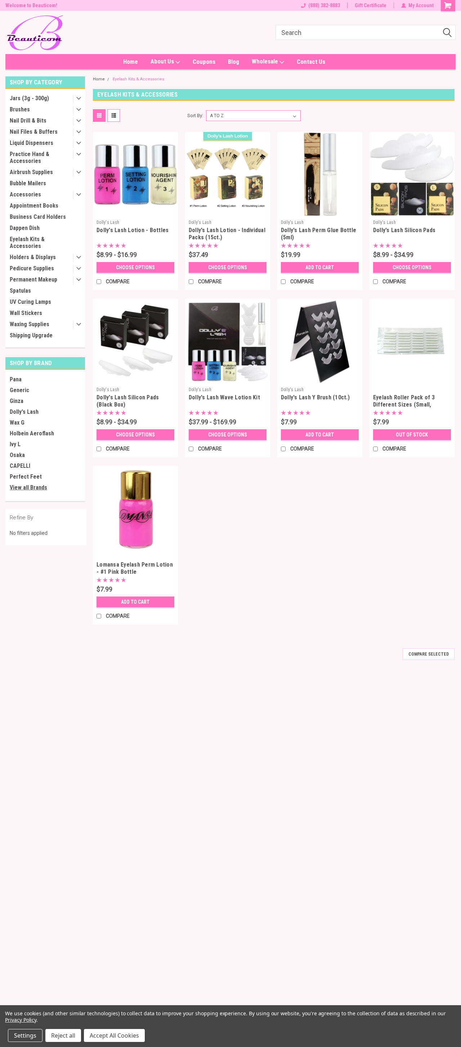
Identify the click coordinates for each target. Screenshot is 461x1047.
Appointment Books (34, 205)
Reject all (63, 1035)
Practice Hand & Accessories (29, 157)
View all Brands (28, 487)
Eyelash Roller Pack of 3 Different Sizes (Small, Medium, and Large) (404, 404)
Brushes (20, 109)
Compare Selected (428, 654)
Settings (25, 1035)
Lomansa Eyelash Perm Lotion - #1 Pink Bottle (135, 568)
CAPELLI (20, 465)
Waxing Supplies (29, 324)
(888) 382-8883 (324, 5)
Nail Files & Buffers (34, 131)
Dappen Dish (25, 228)
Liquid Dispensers (31, 142)
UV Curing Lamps (30, 301)
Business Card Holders (38, 216)
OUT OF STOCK (412, 435)
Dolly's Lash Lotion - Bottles (133, 230)
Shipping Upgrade (31, 335)
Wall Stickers (26, 313)
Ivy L (15, 444)
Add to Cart (319, 267)
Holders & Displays (33, 257)
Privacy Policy (20, 1019)
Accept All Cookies (114, 1035)
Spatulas (20, 290)
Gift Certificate (370, 5)
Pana (16, 379)
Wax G (17, 422)
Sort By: (195, 115)
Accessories (25, 194)
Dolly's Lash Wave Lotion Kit (224, 397)
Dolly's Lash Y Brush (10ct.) (315, 397)
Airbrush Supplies (31, 172)
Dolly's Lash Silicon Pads (404, 230)
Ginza (16, 401)
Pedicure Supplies (32, 268)
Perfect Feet (26, 476)
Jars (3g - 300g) (29, 98)
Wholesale (265, 61)
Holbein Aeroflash (32, 433)
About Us (163, 61)
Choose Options (135, 267)
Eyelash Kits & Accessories (27, 242)
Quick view (135, 211)
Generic (19, 390)
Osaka (17, 455)
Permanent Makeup (33, 279)
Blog (233, 61)
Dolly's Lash (24, 411)
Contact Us (311, 61)
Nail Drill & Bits (28, 120)
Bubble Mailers (28, 183)
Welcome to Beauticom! (31, 5)
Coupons (204, 61)
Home (130, 61)
